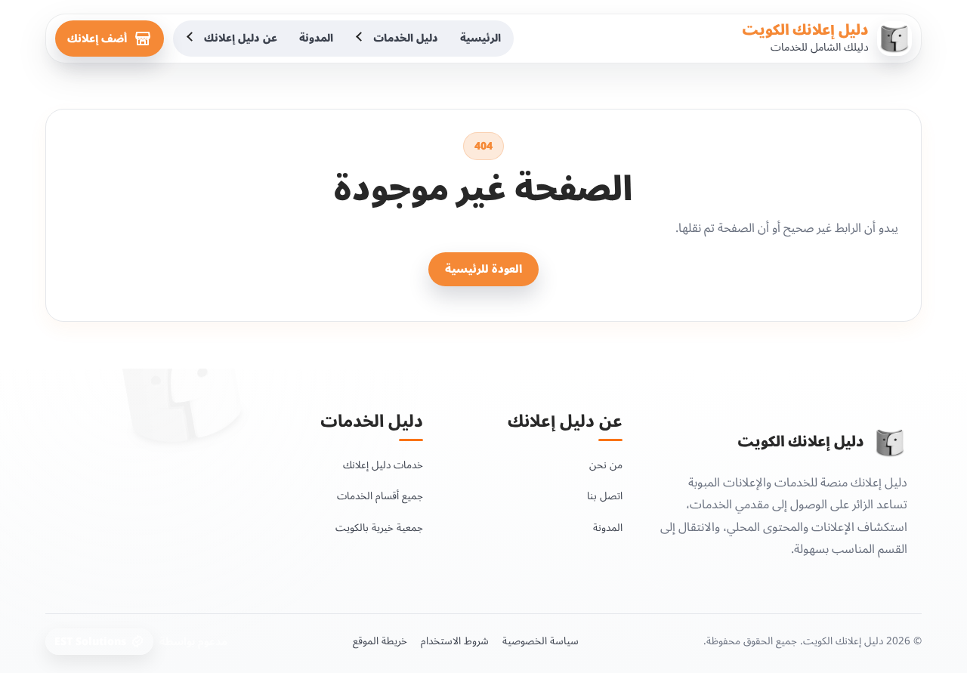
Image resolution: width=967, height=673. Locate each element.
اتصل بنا (605, 496)
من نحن (606, 465)
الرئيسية (480, 38)
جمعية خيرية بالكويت (379, 528)
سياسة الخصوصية (540, 641)
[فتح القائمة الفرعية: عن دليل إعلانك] (191, 38)
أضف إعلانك (97, 39)
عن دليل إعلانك (240, 38)
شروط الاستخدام (455, 641)
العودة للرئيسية (483, 269)
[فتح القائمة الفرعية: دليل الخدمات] (360, 38)
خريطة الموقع (380, 641)
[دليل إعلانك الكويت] (890, 442)
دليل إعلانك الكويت (805, 30)
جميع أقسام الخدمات (380, 496)
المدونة (316, 38)
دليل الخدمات (405, 38)
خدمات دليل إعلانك (383, 465)
